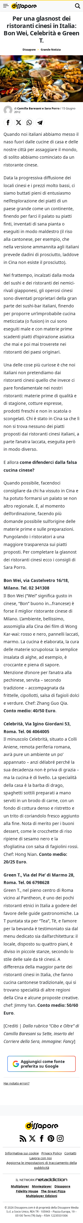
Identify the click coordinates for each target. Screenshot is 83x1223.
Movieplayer (42, 1186)
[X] (32, 1138)
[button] (8, 122)
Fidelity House (27, 1191)
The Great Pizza (53, 1191)
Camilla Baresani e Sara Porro (38, 108)
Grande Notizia (51, 49)
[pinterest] (51, 1138)
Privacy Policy (51, 1153)
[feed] (23, 1138)
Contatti (70, 1153)
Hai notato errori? (16, 1083)
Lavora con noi (40, 1158)
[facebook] (41, 1138)
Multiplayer (20, 1186)
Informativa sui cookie (22, 1153)
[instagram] (60, 1138)
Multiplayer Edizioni (41, 1196)
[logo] (24, 5)
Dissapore (29, 49)
